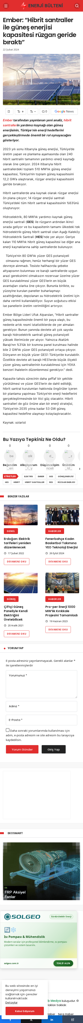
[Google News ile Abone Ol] (64, 111)
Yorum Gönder (22, 749)
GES (51, 476)
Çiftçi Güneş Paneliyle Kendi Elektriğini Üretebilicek (16, 613)
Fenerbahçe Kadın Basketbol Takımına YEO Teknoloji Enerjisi (61, 543)
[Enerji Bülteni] (41, 5)
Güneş (11, 599)
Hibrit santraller (34, 482)
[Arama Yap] (77, 6)
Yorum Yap (16, 648)
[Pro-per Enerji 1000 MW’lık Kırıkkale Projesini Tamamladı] (62, 583)
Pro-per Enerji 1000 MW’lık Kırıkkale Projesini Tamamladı (61, 611)
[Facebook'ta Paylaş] (10, 1019)
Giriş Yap (53, 749)
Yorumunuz (18, 675)
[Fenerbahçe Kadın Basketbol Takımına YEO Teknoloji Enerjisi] (62, 515)
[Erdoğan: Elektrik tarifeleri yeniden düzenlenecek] (21, 515)
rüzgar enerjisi (66, 482)
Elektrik (28, 476)
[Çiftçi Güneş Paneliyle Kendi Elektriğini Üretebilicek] (21, 583)
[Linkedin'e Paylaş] (52, 1019)
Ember (8, 120)
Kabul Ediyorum (24, 1011)
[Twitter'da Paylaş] (31, 1019)
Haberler (54, 531)
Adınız (14, 706)
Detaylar (11, 1002)
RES (51, 482)
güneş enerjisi (66, 476)
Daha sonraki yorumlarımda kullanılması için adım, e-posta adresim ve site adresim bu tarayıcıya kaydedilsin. (40, 735)
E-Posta (15, 720)
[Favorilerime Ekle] (9, 111)
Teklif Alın (63, 963)
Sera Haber (66, 1014)
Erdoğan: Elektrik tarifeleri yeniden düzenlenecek (17, 543)
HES (7, 482)
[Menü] (6, 6)
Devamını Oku (16, 561)
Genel (11, 531)
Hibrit (17, 482)
